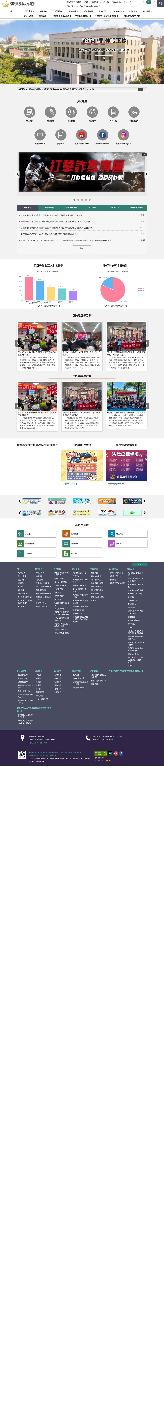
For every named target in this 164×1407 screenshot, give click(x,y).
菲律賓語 (39, 696)
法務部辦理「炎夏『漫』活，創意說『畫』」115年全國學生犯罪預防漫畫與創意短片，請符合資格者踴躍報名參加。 (67, 240)
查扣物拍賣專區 (134, 620)
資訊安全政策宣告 (66, 752)
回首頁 (86, 2)
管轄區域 (21, 583)
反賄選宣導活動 (82, 315)
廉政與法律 (28, 16)
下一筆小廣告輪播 (144, 501)
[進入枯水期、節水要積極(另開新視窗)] (82, 513)
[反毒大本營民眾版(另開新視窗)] (82, 174)
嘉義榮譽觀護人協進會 (62, 16)
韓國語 (38, 689)
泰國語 (38, 682)
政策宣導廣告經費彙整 (135, 586)
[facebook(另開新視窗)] (121, 754)
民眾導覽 (28, 11)
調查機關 (74, 544)
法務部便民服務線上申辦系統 (62, 574)
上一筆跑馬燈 (144, 88)
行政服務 (57, 682)
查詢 (160, 3)
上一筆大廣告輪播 (17, 174)
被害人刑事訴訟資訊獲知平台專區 (62, 625)
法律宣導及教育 (78, 678)
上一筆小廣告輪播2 (19, 512)
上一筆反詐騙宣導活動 (17, 406)
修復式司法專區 (97, 583)
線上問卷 (57, 599)
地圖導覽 (39, 576)
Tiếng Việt (70, 6)
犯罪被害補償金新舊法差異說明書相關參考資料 (80, 619)
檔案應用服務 (59, 609)
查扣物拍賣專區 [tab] (136, 207)
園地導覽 (57, 675)
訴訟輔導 (58, 11)
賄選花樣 (113, 580)
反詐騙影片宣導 (82, 445)
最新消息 (131, 597)
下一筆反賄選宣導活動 (146, 343)
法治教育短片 (23, 675)
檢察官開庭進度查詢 (98, 681)
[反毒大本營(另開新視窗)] (57, 501)
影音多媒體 (117, 11)
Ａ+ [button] (153, 2)
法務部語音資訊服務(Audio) (25, 696)
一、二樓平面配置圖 (43, 587)
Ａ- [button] (144, 2)
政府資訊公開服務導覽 (135, 574)
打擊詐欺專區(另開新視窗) (74, 200)
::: (1, 19)
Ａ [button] (148, 2)
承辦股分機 (40, 573)
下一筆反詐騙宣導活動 (146, 406)
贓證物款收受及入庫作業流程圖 (135, 612)
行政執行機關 (30, 544)
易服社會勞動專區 (98, 597)
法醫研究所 (75, 553)
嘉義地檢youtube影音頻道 (26, 687)
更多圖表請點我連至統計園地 (48, 306)
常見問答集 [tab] (114, 207)
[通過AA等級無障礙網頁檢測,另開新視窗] (100, 754)
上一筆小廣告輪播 (19, 501)
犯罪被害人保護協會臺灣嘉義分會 (25, 602)
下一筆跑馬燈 (144, 90)
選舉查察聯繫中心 (116, 573)
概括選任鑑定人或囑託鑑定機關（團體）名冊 (135, 660)
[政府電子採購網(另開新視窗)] (132, 513)
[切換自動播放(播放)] (140, 89)
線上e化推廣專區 (60, 582)
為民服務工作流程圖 (80, 606)
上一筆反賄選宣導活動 (17, 343)
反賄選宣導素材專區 (117, 583)
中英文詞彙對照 (42, 699)
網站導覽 (70, 2)
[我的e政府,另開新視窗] (110, 754)
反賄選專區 (88, 11)
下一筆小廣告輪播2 (144, 512)
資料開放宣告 (42, 752)
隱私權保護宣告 (54, 752)
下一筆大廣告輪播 (146, 174)
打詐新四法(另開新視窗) (86, 200)
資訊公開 (102, 11)
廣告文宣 (131, 617)
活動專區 (94, 600)
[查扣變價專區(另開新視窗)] (82, 501)
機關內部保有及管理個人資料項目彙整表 (135, 632)
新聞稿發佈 (132, 604)
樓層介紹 (39, 580)
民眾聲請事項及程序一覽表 (80, 596)
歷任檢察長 (22, 576)
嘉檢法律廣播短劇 (126, 445)
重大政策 (21, 606)
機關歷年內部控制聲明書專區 (135, 638)
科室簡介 (21, 587)
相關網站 (57, 692)
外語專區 (131, 11)
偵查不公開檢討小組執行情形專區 (135, 649)
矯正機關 (119, 534)
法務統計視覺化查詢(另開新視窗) (78, 200)
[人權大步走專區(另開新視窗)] (107, 501)
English (126, 2)
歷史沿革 (21, 580)
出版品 (130, 627)
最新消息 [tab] (27, 207)
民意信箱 (57, 592)
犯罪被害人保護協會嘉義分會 (106, 16)
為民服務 (43, 11)
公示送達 (131, 666)
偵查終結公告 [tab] (71, 207)
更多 (104, 58)
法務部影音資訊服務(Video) (25, 702)
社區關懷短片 (23, 682)
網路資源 (42, 16)
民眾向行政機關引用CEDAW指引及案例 (62, 613)
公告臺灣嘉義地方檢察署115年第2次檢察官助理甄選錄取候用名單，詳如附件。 (52, 215)
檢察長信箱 (95, 2)
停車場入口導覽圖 (42, 583)
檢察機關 (74, 534)
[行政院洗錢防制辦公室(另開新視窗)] (31, 513)
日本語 (38, 685)
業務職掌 (21, 590)
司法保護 (72, 11)
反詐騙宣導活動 (82, 376)
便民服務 (82, 101)
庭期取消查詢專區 (61, 630)
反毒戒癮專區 (96, 594)
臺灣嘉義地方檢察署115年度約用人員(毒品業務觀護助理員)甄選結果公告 (49, 234)
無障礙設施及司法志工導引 (43, 598)
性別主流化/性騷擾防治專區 (136, 644)
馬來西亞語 (40, 692)
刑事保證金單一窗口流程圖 (80, 602)
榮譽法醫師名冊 (78, 610)
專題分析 (57, 689)
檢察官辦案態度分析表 (62, 604)
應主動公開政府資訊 (135, 594)
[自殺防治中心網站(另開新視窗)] (107, 513)
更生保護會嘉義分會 (83, 16)
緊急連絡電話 (116, 2)
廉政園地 (76, 675)
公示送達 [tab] (93, 207)
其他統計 (57, 685)
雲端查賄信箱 (59, 596)
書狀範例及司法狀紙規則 (80, 581)
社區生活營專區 (97, 587)
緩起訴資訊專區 (97, 590)
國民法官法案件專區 (132, 16)
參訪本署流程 (41, 603)
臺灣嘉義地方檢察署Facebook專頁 (37, 445)
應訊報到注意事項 (79, 585)
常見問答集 (77, 752)
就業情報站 (95, 684)
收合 (139, 564)
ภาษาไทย (80, 6)
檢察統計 (57, 678)
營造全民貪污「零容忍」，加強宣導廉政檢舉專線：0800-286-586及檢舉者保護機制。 (53, 89)
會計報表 (131, 624)
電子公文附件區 (134, 654)
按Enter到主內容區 (8, 2)
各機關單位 (82, 525)
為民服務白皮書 (60, 585)
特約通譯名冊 (78, 613)
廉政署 (118, 544)
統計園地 (146, 11)
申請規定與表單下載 (135, 590)
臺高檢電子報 (33, 755)
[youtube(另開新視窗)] (115, 754)
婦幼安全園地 (96, 576)
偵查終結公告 (133, 601)
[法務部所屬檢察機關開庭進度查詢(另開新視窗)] (31, 501)
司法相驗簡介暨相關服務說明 (62, 619)
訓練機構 (28, 553)
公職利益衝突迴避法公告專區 (80, 683)
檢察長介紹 (22, 573)
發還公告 (131, 608)
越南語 (38, 678)
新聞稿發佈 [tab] (49, 207)
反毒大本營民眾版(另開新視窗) (82, 200)
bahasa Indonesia (92, 6)
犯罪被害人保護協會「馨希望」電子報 (25, 722)
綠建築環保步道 (42, 606)
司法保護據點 (96, 580)
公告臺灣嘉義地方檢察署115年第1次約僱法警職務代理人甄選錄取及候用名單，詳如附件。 (56, 222)
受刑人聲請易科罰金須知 (80, 590)
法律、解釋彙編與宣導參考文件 (135, 580)
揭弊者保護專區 (78, 688)
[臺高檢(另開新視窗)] (132, 501)
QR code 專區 (59, 579)
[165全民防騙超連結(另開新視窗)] (57, 513)
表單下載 (105, 2)
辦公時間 (43, 743)
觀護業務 (94, 573)
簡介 (12, 11)
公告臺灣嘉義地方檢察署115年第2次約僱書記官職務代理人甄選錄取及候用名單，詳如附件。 (57, 228)
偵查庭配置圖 (41, 590)
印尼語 (38, 675)
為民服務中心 (23, 594)
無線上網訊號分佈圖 (43, 594)
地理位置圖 (33, 743)
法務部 (78, 2)
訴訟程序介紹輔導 (79, 573)
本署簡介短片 (23, 678)
